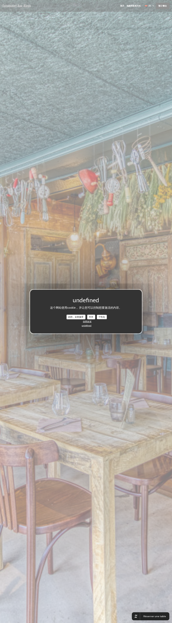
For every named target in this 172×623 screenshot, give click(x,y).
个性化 (101, 317)
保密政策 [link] (87, 321)
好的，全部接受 (75, 317)
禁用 (91, 317)
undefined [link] (86, 325)
